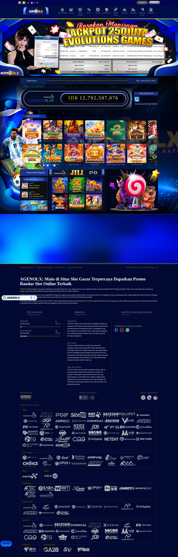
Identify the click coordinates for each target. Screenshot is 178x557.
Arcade (124, 13)
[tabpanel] (89, 47)
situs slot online (88, 301)
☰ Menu (6, 543)
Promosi (151, 13)
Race (89, 13)
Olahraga (107, 13)
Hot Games (62, 13)
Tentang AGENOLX (27, 267)
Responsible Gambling (44, 267)
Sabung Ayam (142, 14)
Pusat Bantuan (60, 267)
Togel (98, 13)
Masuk (142, 3)
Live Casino (80, 14)
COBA (61, 182)
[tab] (60, 172)
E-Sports (133, 13)
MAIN (33, 130)
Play (49, 100)
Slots (71, 13)
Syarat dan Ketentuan (75, 267)
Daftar (154, 3)
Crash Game (115, 14)
